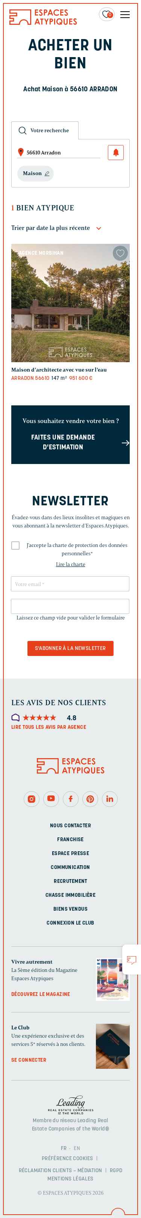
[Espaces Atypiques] (43, 23)
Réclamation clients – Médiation (60, 1171)
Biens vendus (70, 909)
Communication (70, 867)
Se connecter (28, 1060)
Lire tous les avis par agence (48, 727)
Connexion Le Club (70, 923)
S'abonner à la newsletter (70, 648)
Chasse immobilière (70, 895)
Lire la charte (70, 564)
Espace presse (70, 854)
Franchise (70, 840)
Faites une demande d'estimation (63, 443)
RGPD (116, 1171)
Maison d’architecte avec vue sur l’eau (59, 370)
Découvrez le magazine (40, 994)
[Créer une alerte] (116, 152)
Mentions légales (70, 1179)
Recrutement (70, 881)
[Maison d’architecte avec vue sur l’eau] (70, 303)
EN (77, 1149)
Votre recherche (49, 130)
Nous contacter (70, 826)
